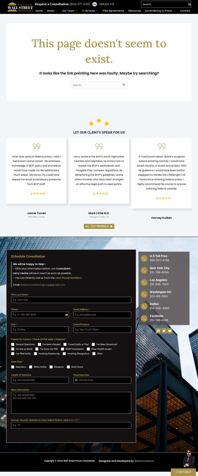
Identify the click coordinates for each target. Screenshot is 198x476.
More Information (20, 389)
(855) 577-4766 (80, 4)
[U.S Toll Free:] (144, 258)
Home (39, 11)
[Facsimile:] (144, 318)
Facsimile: (157, 316)
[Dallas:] (144, 306)
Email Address (81, 309)
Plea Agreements (113, 11)
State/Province (81, 324)
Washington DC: (161, 292)
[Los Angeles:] (144, 282)
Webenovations (144, 461)
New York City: (160, 268)
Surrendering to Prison (158, 11)
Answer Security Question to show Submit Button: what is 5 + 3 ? (45, 420)
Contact (185, 11)
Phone (15, 309)
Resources (134, 11)
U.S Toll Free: (159, 256)
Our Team (68, 11)
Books (50, 11)
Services (90, 11)
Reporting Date (81, 375)
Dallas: (154, 304)
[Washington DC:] (144, 294)
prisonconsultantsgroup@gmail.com (43, 285)
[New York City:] (144, 270)
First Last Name (20, 294)
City (14, 324)
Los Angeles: (159, 280)
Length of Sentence (21, 375)
